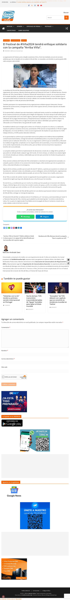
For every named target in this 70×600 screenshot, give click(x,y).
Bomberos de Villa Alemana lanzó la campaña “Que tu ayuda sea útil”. (53, 237)
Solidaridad (6, 40)
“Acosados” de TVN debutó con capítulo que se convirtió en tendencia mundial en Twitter (58, 300)
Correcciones (36, 590)
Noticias (9, 26)
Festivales (48, 26)
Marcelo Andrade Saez (17, 51)
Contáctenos (11, 30)
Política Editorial (26, 590)
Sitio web (4, 367)
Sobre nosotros (23, 30)
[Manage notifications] (3, 596)
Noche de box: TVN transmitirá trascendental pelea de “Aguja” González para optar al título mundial (34, 301)
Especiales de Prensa (33, 26)
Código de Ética (46, 590)
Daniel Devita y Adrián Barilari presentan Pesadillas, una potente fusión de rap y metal (41, 1)
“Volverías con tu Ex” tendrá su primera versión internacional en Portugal (11, 299)
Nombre (4, 351)
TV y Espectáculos (15, 40)
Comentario (5, 327)
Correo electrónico (8, 359)
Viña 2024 (24, 40)
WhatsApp (26, 217)
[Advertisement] (35, 466)
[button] (13, 26)
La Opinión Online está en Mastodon (11, 599)
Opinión (19, 26)
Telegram (46, 217)
